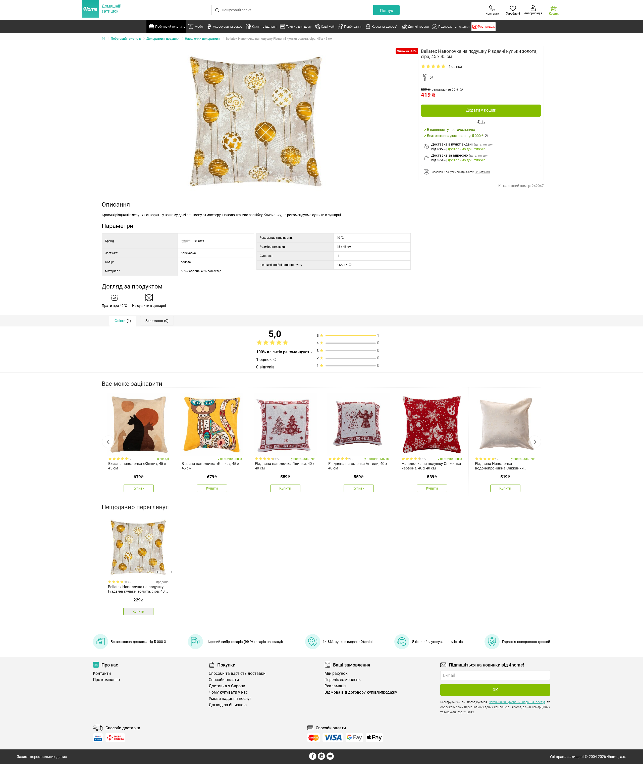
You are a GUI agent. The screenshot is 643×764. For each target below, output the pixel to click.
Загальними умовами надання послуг (517, 702)
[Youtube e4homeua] (330, 758)
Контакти (102, 673)
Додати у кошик (481, 110)
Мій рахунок (336, 673)
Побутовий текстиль (126, 38)
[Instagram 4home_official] (321, 758)
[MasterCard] (313, 737)
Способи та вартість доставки (237, 673)
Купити (138, 488)
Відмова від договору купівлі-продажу (361, 692)
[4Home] (105, 38)
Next (534, 442)
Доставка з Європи (227, 686)
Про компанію (106, 680)
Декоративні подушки (162, 38)
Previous (108, 442)
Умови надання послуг (230, 698)
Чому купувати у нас (228, 692)
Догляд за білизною (228, 705)
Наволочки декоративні (202, 38)
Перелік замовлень (343, 680)
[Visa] (333, 737)
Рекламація (336, 686)
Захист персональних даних (42, 756)
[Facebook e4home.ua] (312, 758)
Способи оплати (224, 680)
